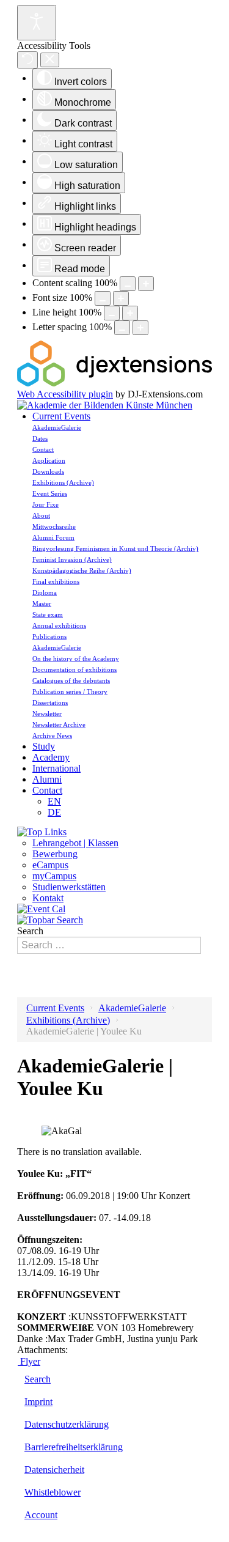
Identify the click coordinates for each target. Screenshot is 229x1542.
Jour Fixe (45, 504)
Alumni (47, 779)
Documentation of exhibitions (74, 669)
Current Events (61, 416)
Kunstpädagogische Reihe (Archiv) (81, 570)
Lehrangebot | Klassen (75, 843)
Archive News (52, 735)
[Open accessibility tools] (36, 22)
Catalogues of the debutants (71, 680)
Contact (43, 449)
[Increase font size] (121, 298)
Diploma (44, 592)
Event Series (49, 493)
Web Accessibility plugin (65, 394)
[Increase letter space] (140, 327)
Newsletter (47, 713)
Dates (40, 438)
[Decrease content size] (128, 283)
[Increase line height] (130, 313)
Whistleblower (52, 1492)
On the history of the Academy (75, 658)
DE (54, 812)
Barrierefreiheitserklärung (73, 1447)
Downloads (48, 471)
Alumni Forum (53, 537)
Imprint (38, 1401)
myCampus (54, 876)
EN (54, 801)
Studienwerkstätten (69, 887)
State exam (47, 614)
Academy (51, 757)
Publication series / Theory (69, 691)
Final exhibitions (55, 581)
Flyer (29, 1361)
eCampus (50, 865)
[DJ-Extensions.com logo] (114, 383)
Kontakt (48, 898)
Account (40, 1515)
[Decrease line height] (112, 313)
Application (48, 460)
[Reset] (27, 59)
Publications (49, 636)
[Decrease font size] (103, 298)
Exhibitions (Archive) (63, 482)
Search (30, 931)
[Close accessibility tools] (49, 60)
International (56, 768)
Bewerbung (55, 854)
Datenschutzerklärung (66, 1424)
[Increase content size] (146, 283)
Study (43, 746)
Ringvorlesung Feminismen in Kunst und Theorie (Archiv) (115, 548)
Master (41, 603)
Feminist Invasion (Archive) (72, 559)
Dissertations (50, 702)
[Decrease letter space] (122, 327)
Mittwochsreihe (54, 526)
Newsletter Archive (58, 724)
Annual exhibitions (59, 625)
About (41, 515)
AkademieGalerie (56, 427)
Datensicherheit (54, 1469)
